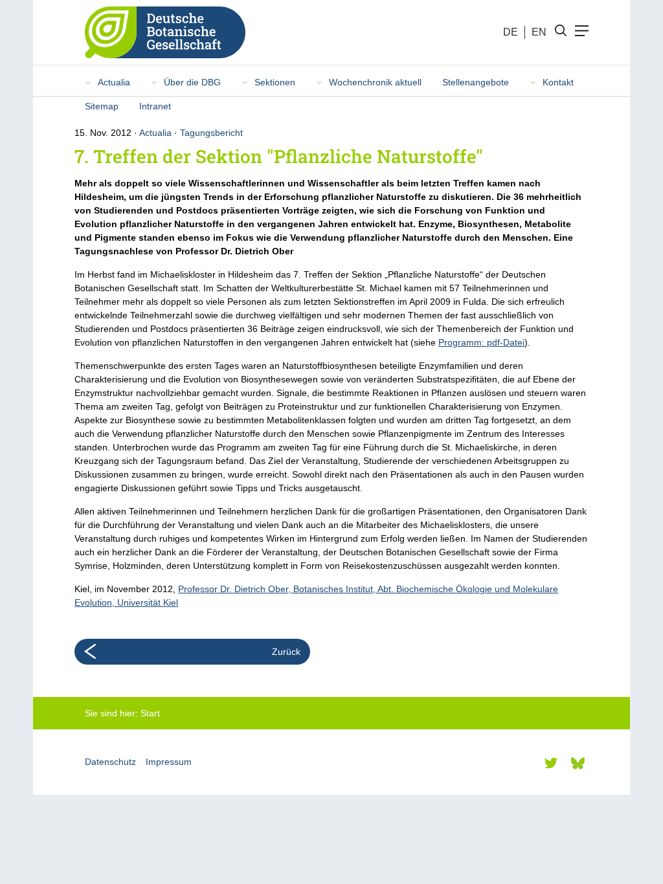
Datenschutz (110, 762)
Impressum (169, 762)
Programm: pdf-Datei (481, 342)
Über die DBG (192, 82)
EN (539, 32)
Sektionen (274, 82)
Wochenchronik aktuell (375, 82)
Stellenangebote (475, 82)
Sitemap (101, 106)
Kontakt (558, 82)
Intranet (155, 106)
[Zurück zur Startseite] (159, 32)
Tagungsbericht (211, 132)
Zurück (286, 651)
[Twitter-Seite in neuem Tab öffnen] (551, 763)
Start (150, 713)
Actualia (114, 82)
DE (510, 32)
